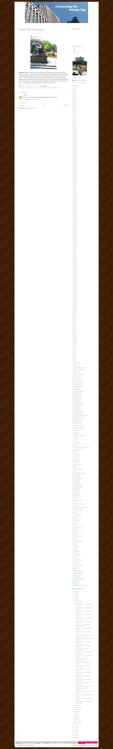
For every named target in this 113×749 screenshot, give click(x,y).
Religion (74, 544)
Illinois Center (75, 474)
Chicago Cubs (75, 389)
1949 (74, 246)
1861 (74, 101)
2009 (74, 343)
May (76, 715)
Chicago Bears (75, 384)
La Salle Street (75, 481)
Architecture (75, 365)
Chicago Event (76, 394)
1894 (74, 152)
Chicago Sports (76, 421)
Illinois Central (76, 476)
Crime (74, 440)
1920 (74, 197)
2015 (74, 353)
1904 (74, 169)
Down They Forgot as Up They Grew (80, 447)
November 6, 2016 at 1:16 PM (32, 99)
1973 (74, 287)
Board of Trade (76, 379)
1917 (74, 191)
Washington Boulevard (77, 578)
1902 (74, 166)
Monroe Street (75, 515)
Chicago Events (32, 88)
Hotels (74, 468)
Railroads (74, 539)
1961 (74, 266)
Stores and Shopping (77, 559)
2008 (74, 341)
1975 (74, 290)
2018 (74, 358)
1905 (74, 171)
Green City (75, 457)
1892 (74, 149)
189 (73, 144)
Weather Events (76, 580)
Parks (74, 525)
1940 (74, 231)
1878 (74, 123)
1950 (74, 248)
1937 (74, 226)
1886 (26, 88)
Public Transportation (77, 536)
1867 (74, 111)
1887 (74, 139)
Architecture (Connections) (78, 367)
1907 (74, 174)
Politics (74, 529)
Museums (74, 517)
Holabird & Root (76, 464)
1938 (74, 227)
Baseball (74, 375)
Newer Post (21, 105)
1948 (74, 244)
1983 (74, 304)
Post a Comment (23, 103)
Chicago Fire (75, 398)
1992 (74, 318)
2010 (74, 345)
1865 (74, 108)
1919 (74, 195)
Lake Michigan (76, 484)
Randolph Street (76, 541)
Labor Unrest (75, 483)
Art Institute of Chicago (77, 369)
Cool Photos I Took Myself (51, 88)
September (77, 707)
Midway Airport (76, 510)
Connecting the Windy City (29, 745)
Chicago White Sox (76, 428)
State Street (75, 554)
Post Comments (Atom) (30, 108)
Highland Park (75, 461)
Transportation (76, 570)
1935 (74, 222)
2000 (74, 328)
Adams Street (75, 362)
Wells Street (75, 582)
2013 (74, 350)
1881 (74, 128)
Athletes (74, 372)
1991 (74, 316)
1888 (74, 140)
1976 (74, 292)
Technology (75, 563)
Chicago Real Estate (77, 411)
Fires (74, 452)
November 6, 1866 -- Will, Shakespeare (31, 30)
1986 (74, 309)
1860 (74, 99)
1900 (74, 162)
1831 (74, 88)
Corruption (75, 437)
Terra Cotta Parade (76, 565)
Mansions (74, 498)
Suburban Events (76, 561)
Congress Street (76, 433)
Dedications (75, 445)
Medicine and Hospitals (77, 503)
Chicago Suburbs (76, 425)
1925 (74, 205)
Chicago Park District (77, 404)
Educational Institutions (77, 449)
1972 (74, 285)
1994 (74, 321)
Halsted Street (75, 459)
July (76, 711)
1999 (74, 326)
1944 (74, 237)
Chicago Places (76, 408)
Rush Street (75, 546)
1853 (74, 91)
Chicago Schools (76, 418)
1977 (74, 294)
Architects (75, 364)
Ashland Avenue (76, 370)
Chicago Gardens (76, 399)
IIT (73, 471)
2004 (74, 335)
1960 (74, 265)
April (76, 717)
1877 (74, 122)
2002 (74, 331)
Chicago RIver (75, 413)
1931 (74, 215)
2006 (74, 338)
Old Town (75, 522)
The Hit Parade (76, 566)
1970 (74, 282)
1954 (74, 255)
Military (74, 512)
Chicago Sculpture (76, 420)
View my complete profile (80, 82)
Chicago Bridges (76, 386)
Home (44, 105)
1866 (74, 110)
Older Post (66, 105)
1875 (74, 118)
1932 (74, 217)
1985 (74, 307)
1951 (74, 249)
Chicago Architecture (77, 382)
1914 (74, 186)
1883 (74, 132)
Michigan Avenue (76, 508)
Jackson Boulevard (76, 478)
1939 (74, 229)
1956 (74, 258)
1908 (74, 176)
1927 (74, 209)
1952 (74, 251)
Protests (74, 532)
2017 (74, 357)
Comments (77, 52)
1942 (74, 234)
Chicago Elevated (76, 393)
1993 (74, 319)
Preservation (75, 531)
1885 (74, 135)
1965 (74, 273)
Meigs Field (75, 505)
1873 (74, 116)
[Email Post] (44, 86)
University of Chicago (77, 571)
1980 (74, 299)
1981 (74, 300)
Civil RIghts (75, 430)
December (77, 600)
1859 (74, 98)
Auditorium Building (77, 374)
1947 (74, 243)
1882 (74, 130)
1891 (74, 147)
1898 (74, 159)
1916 (74, 190)
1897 (74, 157)
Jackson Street (75, 479)
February (77, 721)
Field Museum (75, 450)
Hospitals (74, 466)
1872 (74, 115)
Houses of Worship (76, 469)
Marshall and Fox (76, 500)
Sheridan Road (76, 551)
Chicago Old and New (80, 80)
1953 (74, 253)
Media (74, 502)
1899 (74, 161)
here (54, 82)
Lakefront (75, 491)
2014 (74, 352)
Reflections (75, 542)
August (76, 709)
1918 (74, 193)
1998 (74, 324)
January (76, 723)
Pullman (74, 537)
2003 (74, 333)
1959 (74, 263)
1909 (74, 178)
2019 (74, 360)
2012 (74, 348)
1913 (74, 185)
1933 (74, 219)
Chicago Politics (76, 410)
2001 (74, 330)
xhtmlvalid (95, 745)
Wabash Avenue (76, 575)
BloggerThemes (84, 745)
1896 (74, 156)
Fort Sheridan (75, 454)
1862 (74, 103)
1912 (74, 183)
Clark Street (75, 432)
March (76, 719)
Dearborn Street (76, 444)
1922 (74, 200)
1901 (74, 164)
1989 (74, 312)
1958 (74, 261)
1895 (74, 154)
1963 (74, 270)
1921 (74, 198)
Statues (74, 556)
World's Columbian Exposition (79, 585)
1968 (74, 278)
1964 (74, 272)
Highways (75, 462)
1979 (74, 297)
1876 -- (74, 120)
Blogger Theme (76, 745)
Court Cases (75, 439)
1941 (74, 232)
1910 (74, 180)
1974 (74, 289)
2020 (75, 591)
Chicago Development (77, 391)
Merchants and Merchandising (79, 507)
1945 (74, 239)
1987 (74, 311)
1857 (74, 94)
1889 (74, 142)
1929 (74, 212)
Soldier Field (75, 553)
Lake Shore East (76, 488)
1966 (74, 275)
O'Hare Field (75, 520)
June (76, 713)
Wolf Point (75, 583)
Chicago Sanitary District (78, 416)
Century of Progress (77, 381)
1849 (74, 89)
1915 (74, 188)
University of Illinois (77, 573)
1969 (74, 280)
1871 (74, 113)
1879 (74, 125)
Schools (74, 548)
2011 (74, 347)
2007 (74, 340)
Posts (76, 49)
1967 (74, 277)
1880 (74, 127)
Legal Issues (75, 493)
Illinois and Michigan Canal (78, 473)
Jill (23, 95)
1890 (74, 145)
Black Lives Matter (76, 377)
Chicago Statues (40, 88)
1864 (74, 106)
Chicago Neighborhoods (78, 403)
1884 (74, 134)
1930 (74, 214)
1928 (74, 210)
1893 (74, 151)
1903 (74, 168)
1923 (74, 202)
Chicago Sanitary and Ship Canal (79, 415)
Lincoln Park (75, 495)
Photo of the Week (76, 527)
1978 (74, 295)
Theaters (74, 568)
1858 (74, 96)
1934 (74, 220)
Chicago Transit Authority (78, 427)
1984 (74, 306)
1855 (74, 93)
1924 (74, 203)
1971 (74, 283)
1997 (74, 323)
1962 (74, 268)
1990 (74, 314)
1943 (74, 236)
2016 (74, 355)
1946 (74, 241)
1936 (74, 224)
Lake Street (75, 490)
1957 (74, 260)
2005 (74, 336)
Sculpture (74, 549)
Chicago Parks (75, 406)
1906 (74, 173)
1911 (74, 181)
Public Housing (76, 534)
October (76, 705)
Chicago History (76, 401)
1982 (74, 302)
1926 (74, 207)
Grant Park (75, 456)
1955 (74, 256)
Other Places (75, 524)
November (77, 602)
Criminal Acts (75, 442)
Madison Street (76, 496)
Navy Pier (75, 519)
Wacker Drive (75, 577)
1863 (74, 105)
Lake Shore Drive (76, 486)
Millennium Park (76, 514)
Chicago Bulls (75, 387)
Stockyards (75, 558)
